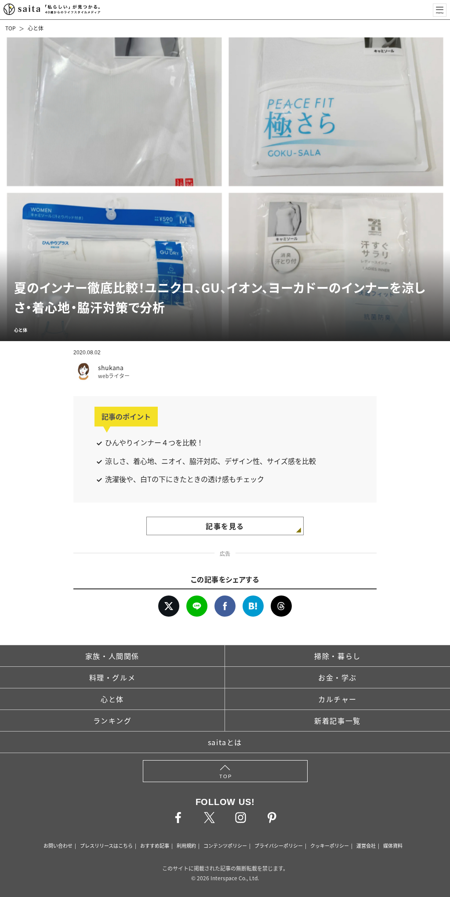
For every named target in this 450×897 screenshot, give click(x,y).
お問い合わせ (58, 845)
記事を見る (225, 526)
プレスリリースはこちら (106, 845)
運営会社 (366, 845)
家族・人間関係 (112, 656)
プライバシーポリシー (278, 845)
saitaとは (225, 742)
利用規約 (186, 845)
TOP (10, 28)
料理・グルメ (112, 677)
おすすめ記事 (154, 845)
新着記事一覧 (337, 720)
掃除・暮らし (337, 656)
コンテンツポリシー (225, 845)
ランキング (112, 720)
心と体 (36, 28)
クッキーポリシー (329, 845)
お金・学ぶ (337, 677)
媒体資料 (393, 845)
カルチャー (337, 699)
